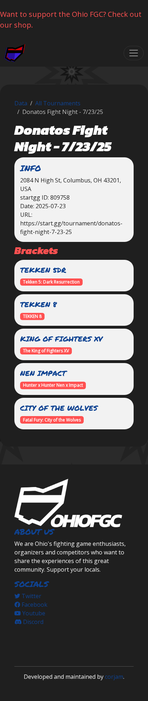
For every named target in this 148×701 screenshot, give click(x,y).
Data (20, 103)
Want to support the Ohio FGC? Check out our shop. (71, 19)
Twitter (30, 596)
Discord (32, 622)
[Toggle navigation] (134, 53)
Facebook (33, 605)
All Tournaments (57, 103)
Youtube (33, 613)
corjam (114, 677)
